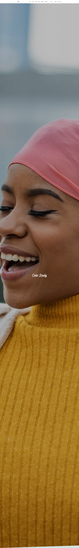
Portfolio (46, 1)
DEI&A (39, 1)
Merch (56, 1)
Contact (59, 1)
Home (30, 1)
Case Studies (51, 1)
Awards (36, 1)
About (33, 1)
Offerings (42, 1)
